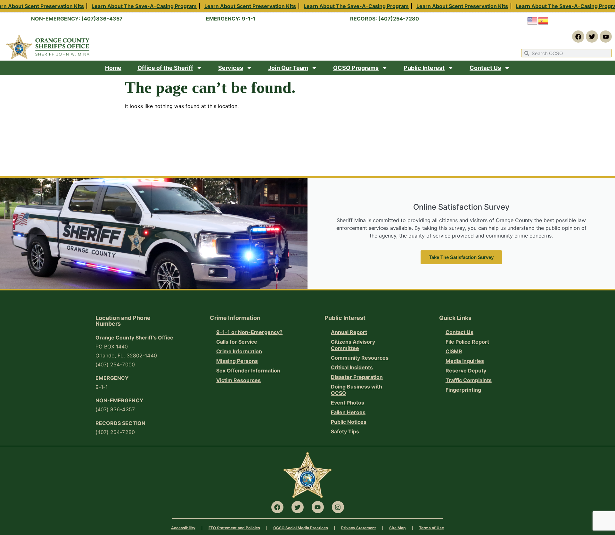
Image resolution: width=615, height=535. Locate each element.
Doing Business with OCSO (356, 389)
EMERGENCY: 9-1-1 (231, 18)
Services (230, 67)
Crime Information (239, 351)
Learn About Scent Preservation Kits (246, 6)
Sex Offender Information (248, 370)
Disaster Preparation (357, 377)
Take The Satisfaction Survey (461, 257)
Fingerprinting (463, 390)
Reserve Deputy (466, 370)
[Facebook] (578, 36)
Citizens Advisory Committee (353, 345)
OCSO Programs (356, 67)
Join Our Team (288, 67)
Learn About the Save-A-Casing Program (140, 6)
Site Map (397, 527)
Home (113, 67)
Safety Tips (345, 431)
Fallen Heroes (348, 412)
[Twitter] (592, 36)
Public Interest (424, 67)
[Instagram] (338, 507)
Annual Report (349, 332)
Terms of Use (431, 527)
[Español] (543, 20)
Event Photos (347, 402)
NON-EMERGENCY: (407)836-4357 (77, 18)
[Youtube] (606, 36)
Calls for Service (236, 342)
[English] (532, 20)
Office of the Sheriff (165, 67)
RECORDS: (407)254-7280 (384, 18)
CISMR (454, 351)
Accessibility (183, 527)
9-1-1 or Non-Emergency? (249, 332)
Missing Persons (237, 361)
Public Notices (348, 422)
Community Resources (360, 358)
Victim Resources (238, 380)
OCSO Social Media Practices (300, 527)
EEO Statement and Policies (234, 527)
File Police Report (467, 342)
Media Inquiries (465, 361)
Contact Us (485, 67)
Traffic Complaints (469, 380)
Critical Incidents (352, 367)
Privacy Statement (358, 527)
